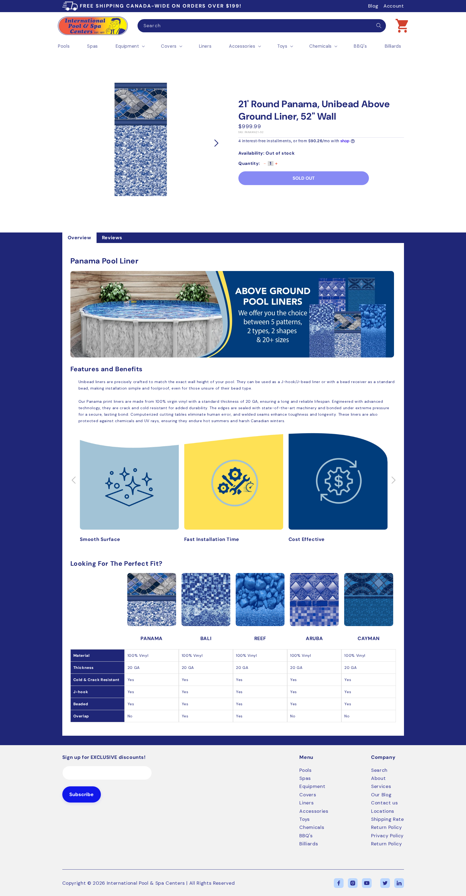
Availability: (251, 153)
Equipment (312, 786)
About (378, 778)
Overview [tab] (79, 238)
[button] (401, 25)
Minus (264, 165)
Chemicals (311, 827)
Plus (276, 165)
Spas (305, 778)
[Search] (378, 25)
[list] (140, 143)
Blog (373, 6)
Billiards (308, 844)
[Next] (216, 143)
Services (381, 786)
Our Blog (381, 795)
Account (393, 6)
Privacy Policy (387, 836)
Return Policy (386, 827)
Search (379, 770)
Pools (305, 770)
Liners (306, 803)
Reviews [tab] (112, 238)
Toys (304, 819)
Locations (382, 811)
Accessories (313, 811)
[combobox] (262, 26)
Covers (307, 795)
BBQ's (306, 836)
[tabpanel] (233, 489)
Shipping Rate (387, 819)
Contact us (384, 803)
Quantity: (249, 163)
